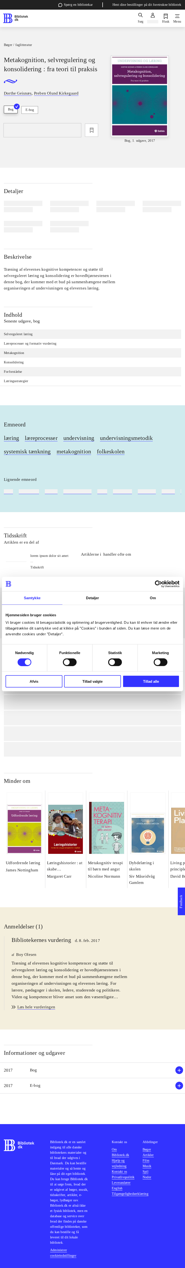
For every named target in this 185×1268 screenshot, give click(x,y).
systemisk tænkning (27, 451)
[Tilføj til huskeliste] (91, 130)
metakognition (74, 451)
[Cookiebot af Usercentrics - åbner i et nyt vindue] (158, 583)
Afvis (34, 681)
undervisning (78, 438)
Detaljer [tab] (92, 598)
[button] (92, 1070)
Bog (10, 109)
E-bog (30, 110)
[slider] (140, 99)
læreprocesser (41, 438)
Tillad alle (151, 681)
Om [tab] (153, 598)
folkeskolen (111, 451)
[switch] (70, 662)
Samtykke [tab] (32, 598)
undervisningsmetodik (126, 438)
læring (11, 438)
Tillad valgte (92, 681)
